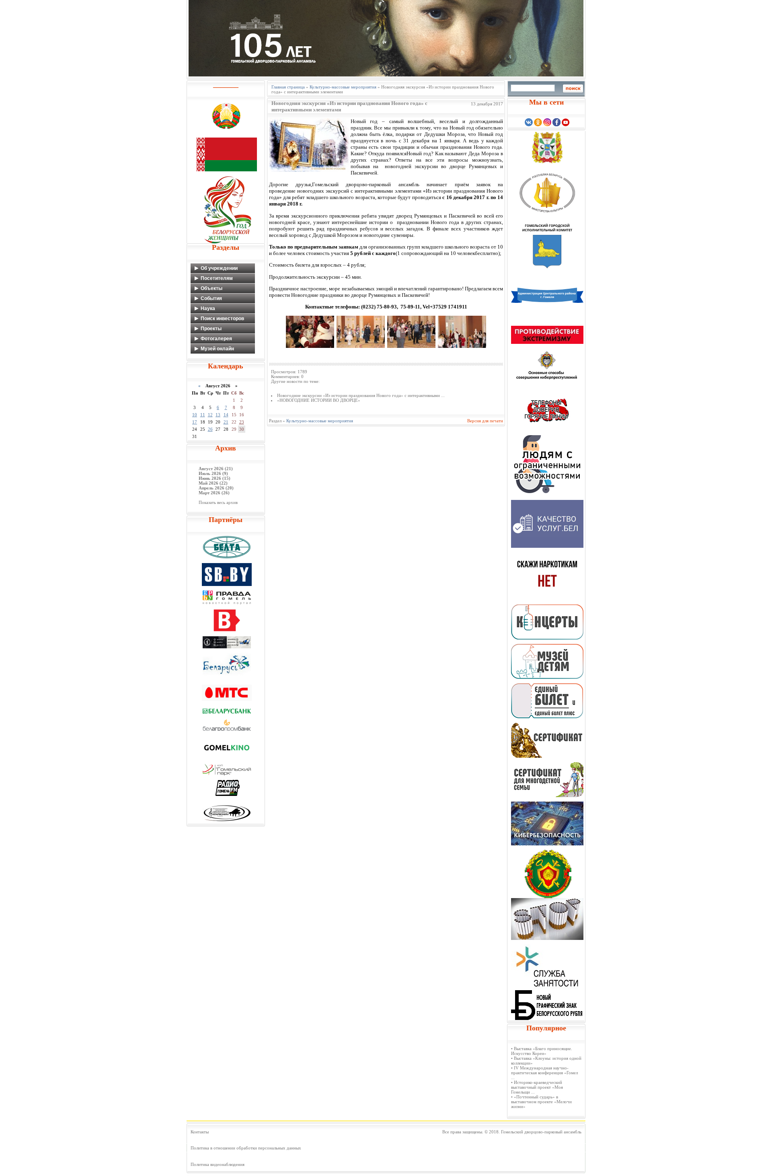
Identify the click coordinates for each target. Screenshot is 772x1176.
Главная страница (288, 86)
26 (210, 429)
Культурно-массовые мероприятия (343, 86)
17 (194, 421)
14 (226, 414)
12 (210, 414)
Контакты (200, 1131)
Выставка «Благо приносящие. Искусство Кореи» (541, 1051)
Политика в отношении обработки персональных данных (246, 1147)
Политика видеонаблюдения (217, 1164)
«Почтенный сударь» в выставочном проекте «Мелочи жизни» (541, 1101)
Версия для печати (485, 420)
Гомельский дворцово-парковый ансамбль (541, 1131)
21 (226, 421)
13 (218, 414)
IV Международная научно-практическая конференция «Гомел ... (544, 1072)
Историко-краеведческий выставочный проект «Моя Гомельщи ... (537, 1087)
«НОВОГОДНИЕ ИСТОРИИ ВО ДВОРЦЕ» (318, 400)
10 (194, 414)
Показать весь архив (218, 502)
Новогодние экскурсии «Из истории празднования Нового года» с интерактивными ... (361, 395)
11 (202, 414)
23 (241, 421)
